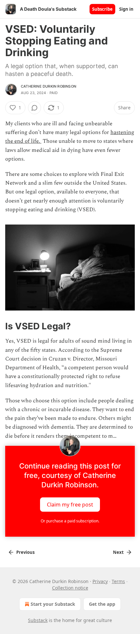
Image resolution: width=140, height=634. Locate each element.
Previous (25, 552)
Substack (38, 620)
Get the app (102, 604)
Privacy (100, 581)
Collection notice (70, 588)
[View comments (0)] (34, 107)
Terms (118, 581)
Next (118, 552)
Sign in (126, 9)
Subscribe (102, 9)
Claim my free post (70, 504)
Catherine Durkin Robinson (48, 86)
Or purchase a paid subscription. (70, 521)
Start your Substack (53, 604)
